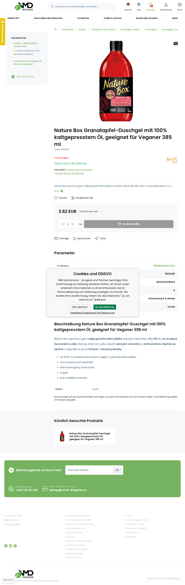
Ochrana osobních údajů (79, 540)
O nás (129, 515)
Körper (82, 29)
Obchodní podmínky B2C (79, 519)
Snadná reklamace (76, 545)
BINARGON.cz (174, 578)
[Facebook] (6, 545)
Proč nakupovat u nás (137, 519)
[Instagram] (15, 545)
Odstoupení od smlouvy (78, 515)
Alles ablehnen (80, 307)
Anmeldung (117, 470)
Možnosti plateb (74, 532)
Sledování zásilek (74, 553)
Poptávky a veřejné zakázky (80, 524)
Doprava (70, 536)
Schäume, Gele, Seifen (103, 29)
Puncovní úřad (73, 557)
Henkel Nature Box (65, 173)
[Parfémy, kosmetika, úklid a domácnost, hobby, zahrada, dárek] (55, 29)
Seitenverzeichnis (50, 580)
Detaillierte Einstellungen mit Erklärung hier (92, 313)
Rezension (131, 536)
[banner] (24, 7)
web (80, 173)
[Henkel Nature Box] (172, 165)
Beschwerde (132, 532)
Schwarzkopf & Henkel (79, 169)
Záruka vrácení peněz (77, 549)
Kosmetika (67, 29)
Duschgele (150, 29)
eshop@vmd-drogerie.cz (68, 490)
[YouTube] (10, 545)
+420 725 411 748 (26, 490)
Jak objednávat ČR (75, 528)
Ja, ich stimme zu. (104, 307)
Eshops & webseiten (157, 578)
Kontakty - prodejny (136, 528)
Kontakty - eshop (135, 524)
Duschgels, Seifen (130, 29)
